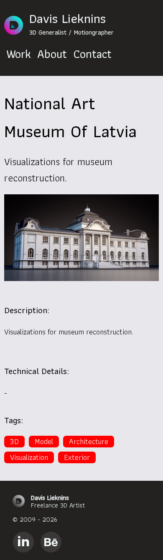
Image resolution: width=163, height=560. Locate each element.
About (52, 54)
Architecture (88, 441)
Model (44, 441)
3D (14, 441)
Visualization (29, 457)
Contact (92, 54)
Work (18, 54)
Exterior (77, 457)
